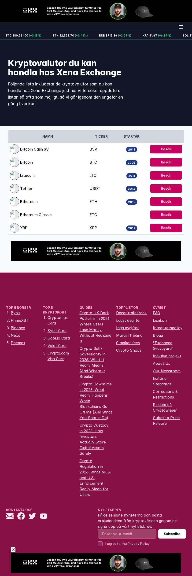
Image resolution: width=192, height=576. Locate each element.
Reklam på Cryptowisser (165, 407)
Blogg (158, 335)
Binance (18, 327)
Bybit (15, 312)
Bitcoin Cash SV (34, 149)
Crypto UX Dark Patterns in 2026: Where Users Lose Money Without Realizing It (95, 326)
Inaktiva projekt (167, 356)
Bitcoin (26, 162)
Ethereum (29, 201)
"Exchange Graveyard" (163, 345)
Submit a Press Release (166, 420)
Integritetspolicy (167, 327)
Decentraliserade (131, 312)
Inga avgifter (127, 327)
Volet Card (57, 345)
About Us (161, 363)
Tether (26, 188)
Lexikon (160, 320)
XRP (23, 227)
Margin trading (129, 335)
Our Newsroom (167, 371)
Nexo (15, 335)
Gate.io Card (59, 338)
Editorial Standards (162, 381)
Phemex (18, 342)
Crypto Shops (128, 350)
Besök (166, 149)
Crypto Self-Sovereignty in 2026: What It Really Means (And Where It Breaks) (93, 362)
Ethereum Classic (36, 214)
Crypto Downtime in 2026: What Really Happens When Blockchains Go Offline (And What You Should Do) (96, 401)
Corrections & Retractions (165, 394)
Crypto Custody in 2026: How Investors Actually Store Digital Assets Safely (94, 439)
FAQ (156, 312)
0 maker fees (128, 342)
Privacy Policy (139, 544)
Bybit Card (57, 330)
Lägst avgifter (128, 320)
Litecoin (27, 175)
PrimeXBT (20, 320)
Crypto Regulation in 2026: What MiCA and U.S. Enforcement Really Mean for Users (95, 477)
